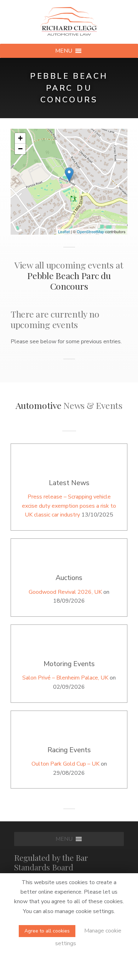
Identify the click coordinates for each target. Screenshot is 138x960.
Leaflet (64, 231)
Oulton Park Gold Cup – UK (65, 764)
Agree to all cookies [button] (47, 931)
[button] (63, 51)
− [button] (20, 148)
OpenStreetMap (90, 231)
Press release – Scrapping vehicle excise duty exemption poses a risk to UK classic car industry (69, 506)
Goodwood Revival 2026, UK (65, 592)
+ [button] (20, 138)
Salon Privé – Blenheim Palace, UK (65, 678)
